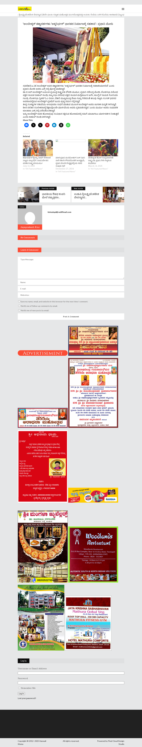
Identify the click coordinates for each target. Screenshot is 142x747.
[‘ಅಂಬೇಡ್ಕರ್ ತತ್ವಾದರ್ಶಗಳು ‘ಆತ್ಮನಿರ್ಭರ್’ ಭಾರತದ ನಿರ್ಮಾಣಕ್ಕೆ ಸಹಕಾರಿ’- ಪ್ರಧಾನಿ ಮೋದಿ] (30, 217)
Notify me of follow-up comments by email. (39, 306)
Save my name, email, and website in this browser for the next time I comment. (54, 301)
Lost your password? (27, 698)
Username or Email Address (32, 668)
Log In (21, 694)
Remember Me (28, 688)
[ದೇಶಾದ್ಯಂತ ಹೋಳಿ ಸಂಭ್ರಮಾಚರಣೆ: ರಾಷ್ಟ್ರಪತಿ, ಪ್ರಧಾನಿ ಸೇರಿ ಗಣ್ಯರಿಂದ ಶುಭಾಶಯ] (103, 147)
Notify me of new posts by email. (35, 310)
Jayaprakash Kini (30, 227)
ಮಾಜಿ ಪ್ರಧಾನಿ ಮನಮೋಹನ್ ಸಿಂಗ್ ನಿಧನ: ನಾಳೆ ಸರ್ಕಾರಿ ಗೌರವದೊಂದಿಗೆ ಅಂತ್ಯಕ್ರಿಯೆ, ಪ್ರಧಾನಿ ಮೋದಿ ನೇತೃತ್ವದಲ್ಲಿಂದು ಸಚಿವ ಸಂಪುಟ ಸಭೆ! (70, 161)
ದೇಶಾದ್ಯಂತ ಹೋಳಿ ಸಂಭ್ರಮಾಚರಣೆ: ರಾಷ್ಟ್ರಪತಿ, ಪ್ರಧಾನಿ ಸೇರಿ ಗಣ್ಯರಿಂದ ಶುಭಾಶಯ (101, 160)
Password (23, 678)
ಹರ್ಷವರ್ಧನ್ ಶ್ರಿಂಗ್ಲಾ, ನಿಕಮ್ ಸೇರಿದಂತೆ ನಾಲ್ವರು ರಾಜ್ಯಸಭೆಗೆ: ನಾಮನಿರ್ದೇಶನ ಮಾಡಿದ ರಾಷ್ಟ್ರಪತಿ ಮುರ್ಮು (37, 160)
